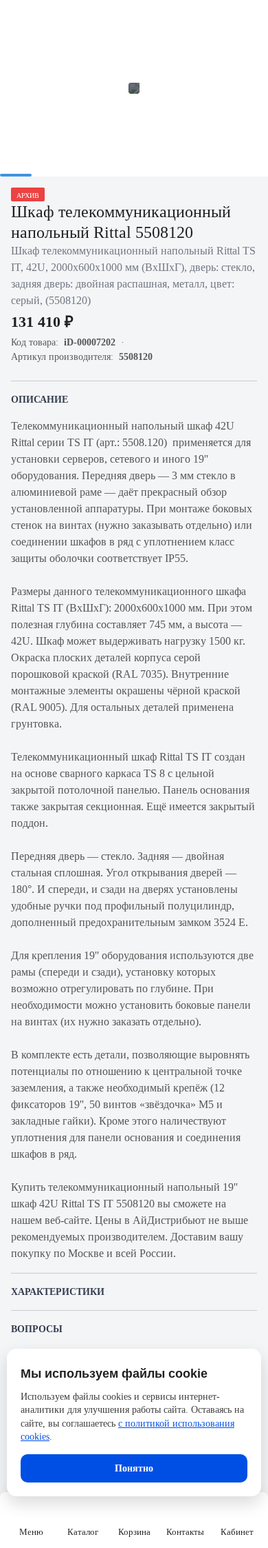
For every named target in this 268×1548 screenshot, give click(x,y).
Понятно (134, 1468)
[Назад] (19, 19)
